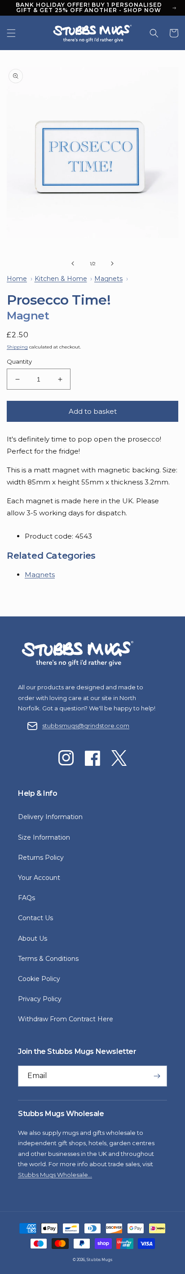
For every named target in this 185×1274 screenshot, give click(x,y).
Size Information (44, 837)
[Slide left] (73, 263)
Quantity (19, 361)
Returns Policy (41, 858)
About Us (32, 938)
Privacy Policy (40, 999)
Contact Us (35, 918)
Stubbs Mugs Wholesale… (55, 1174)
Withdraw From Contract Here (65, 1019)
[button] (11, 33)
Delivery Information (50, 817)
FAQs (26, 898)
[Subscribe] (157, 1076)
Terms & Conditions (48, 959)
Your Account (39, 878)
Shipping (17, 347)
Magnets (40, 574)
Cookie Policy (39, 979)
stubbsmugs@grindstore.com (85, 725)
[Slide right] (112, 263)
